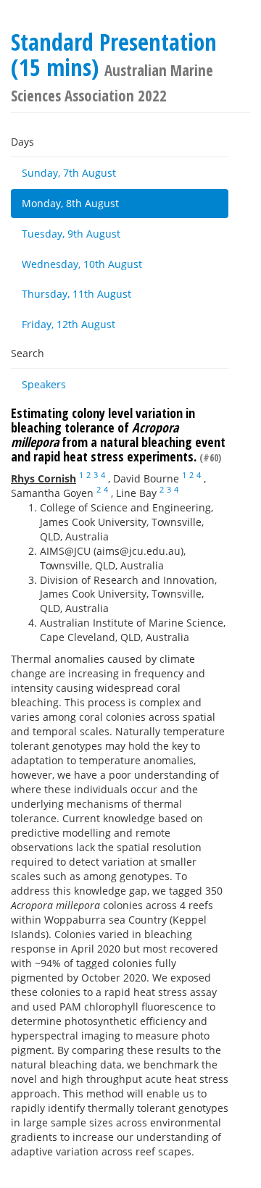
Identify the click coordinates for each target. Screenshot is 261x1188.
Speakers (44, 384)
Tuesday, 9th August (71, 233)
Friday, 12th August (68, 324)
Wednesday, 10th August (82, 264)
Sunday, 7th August (69, 173)
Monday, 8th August (70, 203)
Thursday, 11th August (76, 294)
